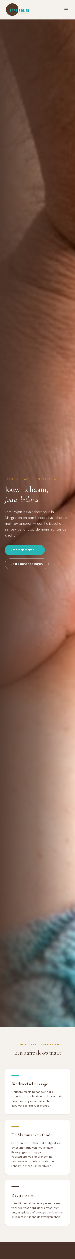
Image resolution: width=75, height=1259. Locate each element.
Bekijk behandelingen (27, 564)
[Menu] (66, 10)
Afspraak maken (22, 550)
